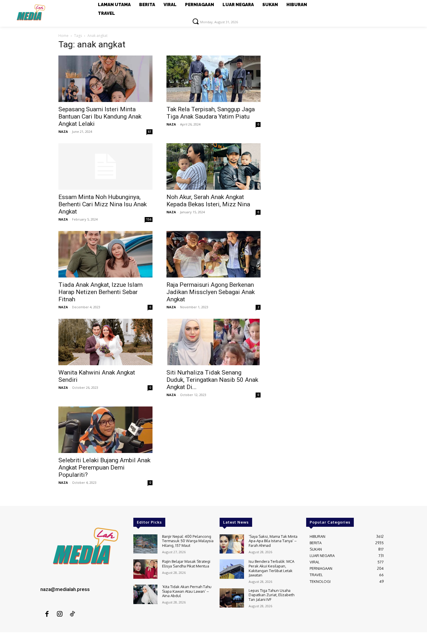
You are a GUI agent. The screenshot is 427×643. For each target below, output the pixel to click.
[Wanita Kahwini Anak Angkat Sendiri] (105, 342)
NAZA (63, 131)
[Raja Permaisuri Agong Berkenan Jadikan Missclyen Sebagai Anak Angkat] (213, 254)
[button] (195, 21)
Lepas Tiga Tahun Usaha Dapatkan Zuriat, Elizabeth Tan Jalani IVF (271, 595)
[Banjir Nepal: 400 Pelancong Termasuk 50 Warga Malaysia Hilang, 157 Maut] (145, 544)
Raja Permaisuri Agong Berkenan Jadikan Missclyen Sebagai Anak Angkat (210, 292)
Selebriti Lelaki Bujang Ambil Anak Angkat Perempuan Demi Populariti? (104, 467)
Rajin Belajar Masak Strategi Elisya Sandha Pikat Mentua (186, 563)
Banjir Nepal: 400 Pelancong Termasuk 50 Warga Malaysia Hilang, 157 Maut (188, 541)
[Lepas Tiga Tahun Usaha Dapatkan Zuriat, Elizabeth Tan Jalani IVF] (232, 598)
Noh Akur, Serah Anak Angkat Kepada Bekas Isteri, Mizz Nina (208, 201)
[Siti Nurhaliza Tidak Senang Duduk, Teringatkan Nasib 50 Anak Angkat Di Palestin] (213, 342)
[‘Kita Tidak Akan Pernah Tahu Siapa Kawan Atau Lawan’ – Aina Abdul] (145, 594)
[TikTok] (72, 614)
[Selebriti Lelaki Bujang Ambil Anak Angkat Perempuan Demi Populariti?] (105, 429)
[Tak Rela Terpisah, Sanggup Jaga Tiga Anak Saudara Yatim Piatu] (213, 78)
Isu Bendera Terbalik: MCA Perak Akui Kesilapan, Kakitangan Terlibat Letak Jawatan (271, 568)
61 (149, 132)
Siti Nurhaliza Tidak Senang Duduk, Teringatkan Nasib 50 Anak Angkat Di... (212, 380)
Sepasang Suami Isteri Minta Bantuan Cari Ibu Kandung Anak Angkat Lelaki (99, 116)
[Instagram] (59, 614)
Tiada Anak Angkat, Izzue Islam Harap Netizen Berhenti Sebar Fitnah (100, 292)
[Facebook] (46, 614)
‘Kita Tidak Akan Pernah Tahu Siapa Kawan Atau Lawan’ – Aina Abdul (186, 591)
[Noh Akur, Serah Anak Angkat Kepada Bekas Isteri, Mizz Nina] (213, 166)
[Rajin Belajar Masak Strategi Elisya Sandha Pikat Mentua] (145, 569)
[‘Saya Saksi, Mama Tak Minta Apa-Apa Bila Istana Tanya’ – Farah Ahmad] (232, 544)
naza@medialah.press (65, 589)
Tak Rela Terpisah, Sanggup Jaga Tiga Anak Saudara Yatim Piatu (210, 113)
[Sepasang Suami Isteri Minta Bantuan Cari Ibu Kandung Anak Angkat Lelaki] (105, 78)
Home (63, 35)
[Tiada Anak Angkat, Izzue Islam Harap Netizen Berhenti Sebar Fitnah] (105, 254)
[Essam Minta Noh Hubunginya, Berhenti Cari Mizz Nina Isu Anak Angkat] (105, 166)
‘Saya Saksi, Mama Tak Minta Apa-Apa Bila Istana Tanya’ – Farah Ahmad (273, 541)
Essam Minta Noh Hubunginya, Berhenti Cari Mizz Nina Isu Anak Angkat (102, 204)
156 (148, 219)
